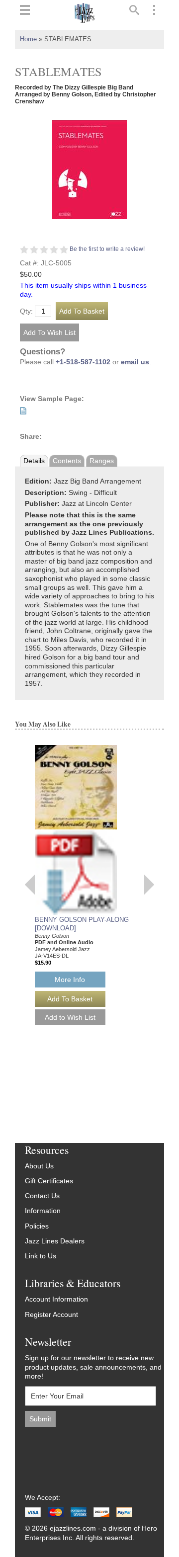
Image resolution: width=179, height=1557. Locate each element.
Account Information (56, 1299)
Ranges (102, 461)
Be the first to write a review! (107, 249)
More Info (70, 979)
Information (43, 1211)
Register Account (51, 1314)
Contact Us (42, 1196)
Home (28, 39)
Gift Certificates (49, 1181)
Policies (37, 1226)
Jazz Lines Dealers (55, 1241)
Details (34, 461)
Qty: (26, 311)
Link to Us (40, 1256)
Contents (67, 461)
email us (135, 362)
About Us (39, 1166)
